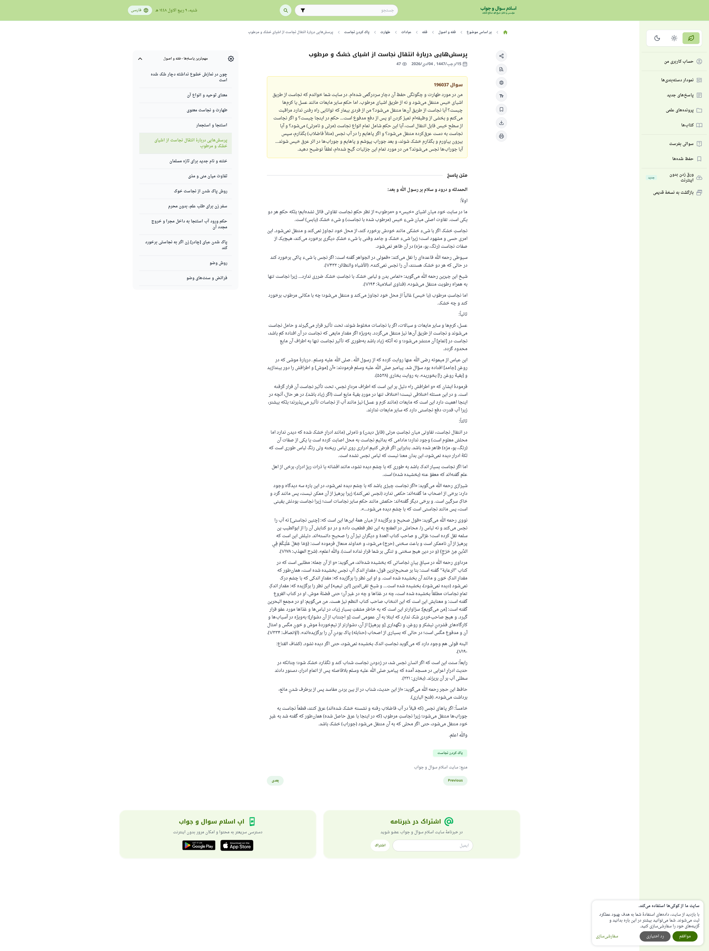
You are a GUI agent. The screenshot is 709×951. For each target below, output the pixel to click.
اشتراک (380, 845)
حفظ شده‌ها (683, 159)
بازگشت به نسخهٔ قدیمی (673, 192)
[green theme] (691, 38)
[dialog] (647, 922)
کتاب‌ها (687, 125)
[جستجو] (285, 10)
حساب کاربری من (679, 61)
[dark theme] (657, 38)
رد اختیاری (655, 936)
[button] (501, 56)
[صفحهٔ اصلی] (505, 32)
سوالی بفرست (681, 144)
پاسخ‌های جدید (680, 95)
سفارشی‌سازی (607, 936)
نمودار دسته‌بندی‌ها (677, 80)
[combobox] (350, 10)
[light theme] (674, 38)
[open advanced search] (303, 10)
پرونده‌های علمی (680, 110)
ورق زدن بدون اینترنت (671, 177)
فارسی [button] (136, 10)
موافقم (685, 936)
